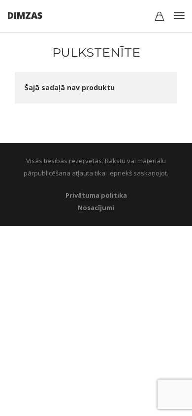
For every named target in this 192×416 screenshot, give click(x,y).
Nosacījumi (96, 207)
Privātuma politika (96, 195)
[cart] (159, 17)
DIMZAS (24, 15)
